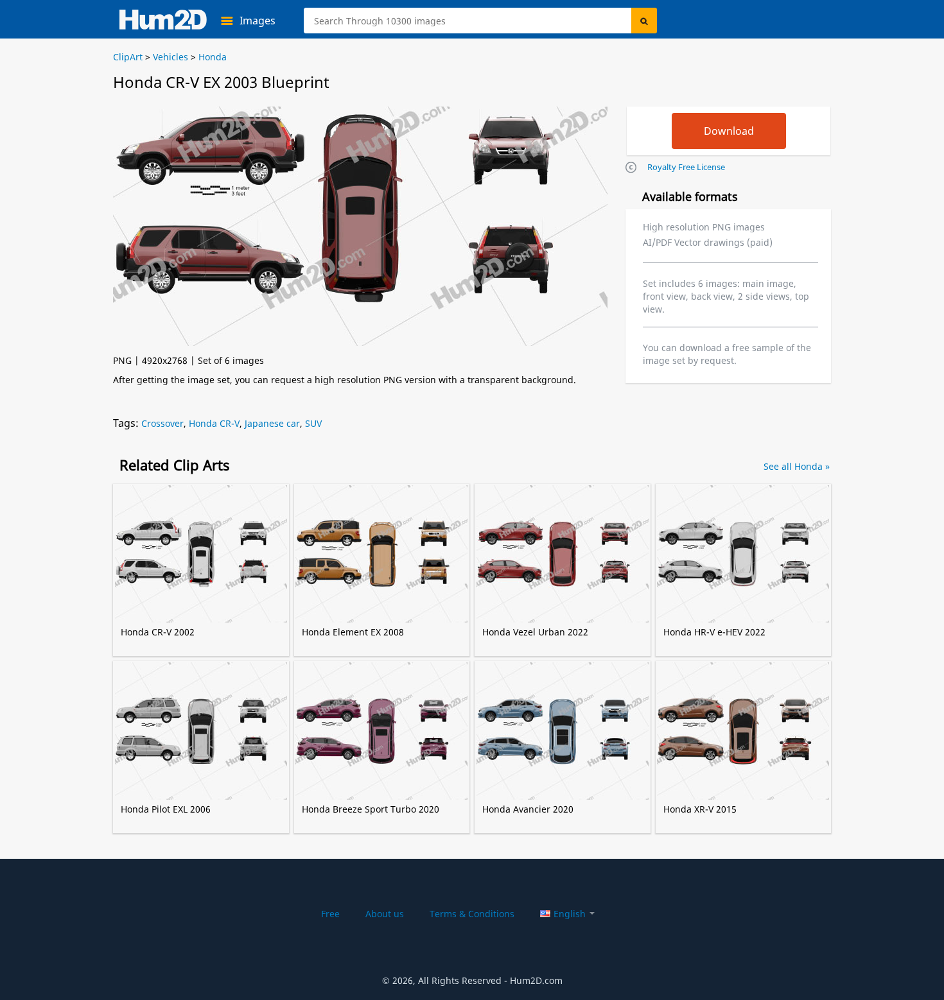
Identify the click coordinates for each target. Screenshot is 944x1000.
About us (384, 914)
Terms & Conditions (472, 914)
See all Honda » (797, 466)
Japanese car (272, 423)
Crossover (162, 423)
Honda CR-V (214, 423)
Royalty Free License (686, 167)
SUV (313, 423)
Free (330, 914)
